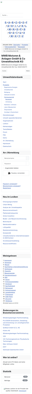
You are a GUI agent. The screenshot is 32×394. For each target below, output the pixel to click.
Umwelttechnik (8, 89)
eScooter (8, 299)
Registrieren (7, 188)
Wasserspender (9, 273)
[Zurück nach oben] (30, 392)
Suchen (27, 15)
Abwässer (8, 284)
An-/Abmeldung (8, 141)
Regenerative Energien (10, 87)
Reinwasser (9, 288)
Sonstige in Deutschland (11, 112)
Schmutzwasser (10, 290)
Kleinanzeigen (7, 126)
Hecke (7, 279)
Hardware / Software (10, 104)
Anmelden (16, 179)
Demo (5, 138)
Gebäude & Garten (9, 94)
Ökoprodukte (8, 109)
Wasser (7, 265)
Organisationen (8, 121)
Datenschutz (7, 146)
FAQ (4, 135)
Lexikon (5, 123)
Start (4, 82)
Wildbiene (9, 301)
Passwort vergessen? (10, 184)
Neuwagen (8, 99)
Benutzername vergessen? (12, 186)
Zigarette (8, 271)
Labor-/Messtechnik (10, 107)
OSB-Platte (9, 296)
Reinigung (7, 92)
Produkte (6, 85)
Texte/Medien (7, 129)
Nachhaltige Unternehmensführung (16, 267)
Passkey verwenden (18, 173)
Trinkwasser (9, 294)
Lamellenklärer (10, 292)
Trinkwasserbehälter (11, 282)
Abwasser (8, 262)
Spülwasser (8, 269)
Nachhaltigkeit (10, 286)
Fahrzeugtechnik (9, 97)
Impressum (8, 260)
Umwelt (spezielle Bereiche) (12, 118)
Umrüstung (8, 102)
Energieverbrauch (10, 275)
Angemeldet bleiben (11, 168)
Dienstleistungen (8, 115)
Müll (6, 277)
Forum (5, 132)
